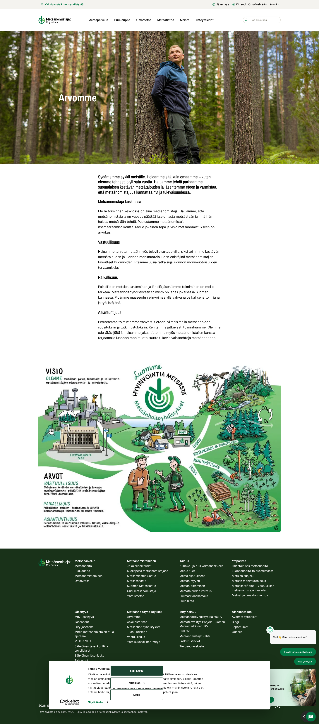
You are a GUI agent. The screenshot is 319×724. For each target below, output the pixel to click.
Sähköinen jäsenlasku (89, 655)
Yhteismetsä (135, 596)
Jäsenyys (222, 4)
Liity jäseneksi (84, 627)
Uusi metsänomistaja (141, 591)
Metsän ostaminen (192, 586)
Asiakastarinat (137, 622)
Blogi (235, 622)
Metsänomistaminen (88, 576)
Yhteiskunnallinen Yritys (143, 642)
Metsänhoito (83, 566)
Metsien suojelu (242, 576)
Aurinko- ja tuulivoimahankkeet (201, 566)
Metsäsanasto (136, 581)
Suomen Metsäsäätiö (141, 586)
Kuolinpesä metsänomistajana (147, 571)
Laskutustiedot (189, 641)
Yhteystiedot (204, 20)
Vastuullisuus (136, 637)
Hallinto (184, 631)
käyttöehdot (131, 711)
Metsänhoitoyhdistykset (143, 627)
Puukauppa (122, 20)
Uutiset (237, 632)
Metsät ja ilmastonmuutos (250, 595)
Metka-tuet (187, 571)
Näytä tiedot (96, 702)
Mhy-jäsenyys (84, 617)
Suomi (273, 4)
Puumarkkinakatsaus (193, 596)
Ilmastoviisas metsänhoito (250, 566)
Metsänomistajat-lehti (194, 636)
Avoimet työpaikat (245, 617)
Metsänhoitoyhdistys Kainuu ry (200, 617)
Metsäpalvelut (98, 20)
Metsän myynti (189, 581)
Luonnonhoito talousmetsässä (253, 571)
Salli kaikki (136, 670)
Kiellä (136, 694)
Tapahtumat (240, 627)
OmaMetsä (143, 20)
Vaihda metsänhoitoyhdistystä (64, 4)
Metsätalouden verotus (195, 591)
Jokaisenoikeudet (139, 566)
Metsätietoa (165, 20)
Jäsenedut (82, 622)
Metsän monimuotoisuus (249, 581)
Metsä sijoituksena (192, 576)
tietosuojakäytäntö (109, 711)
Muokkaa (134, 682)
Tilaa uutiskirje (137, 632)
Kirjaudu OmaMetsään (251, 4)
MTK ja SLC (83, 641)
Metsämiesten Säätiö (141, 576)
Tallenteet (81, 660)
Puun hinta (186, 601)
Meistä (184, 20)
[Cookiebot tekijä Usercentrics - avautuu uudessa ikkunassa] (69, 702)
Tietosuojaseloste (191, 646)
